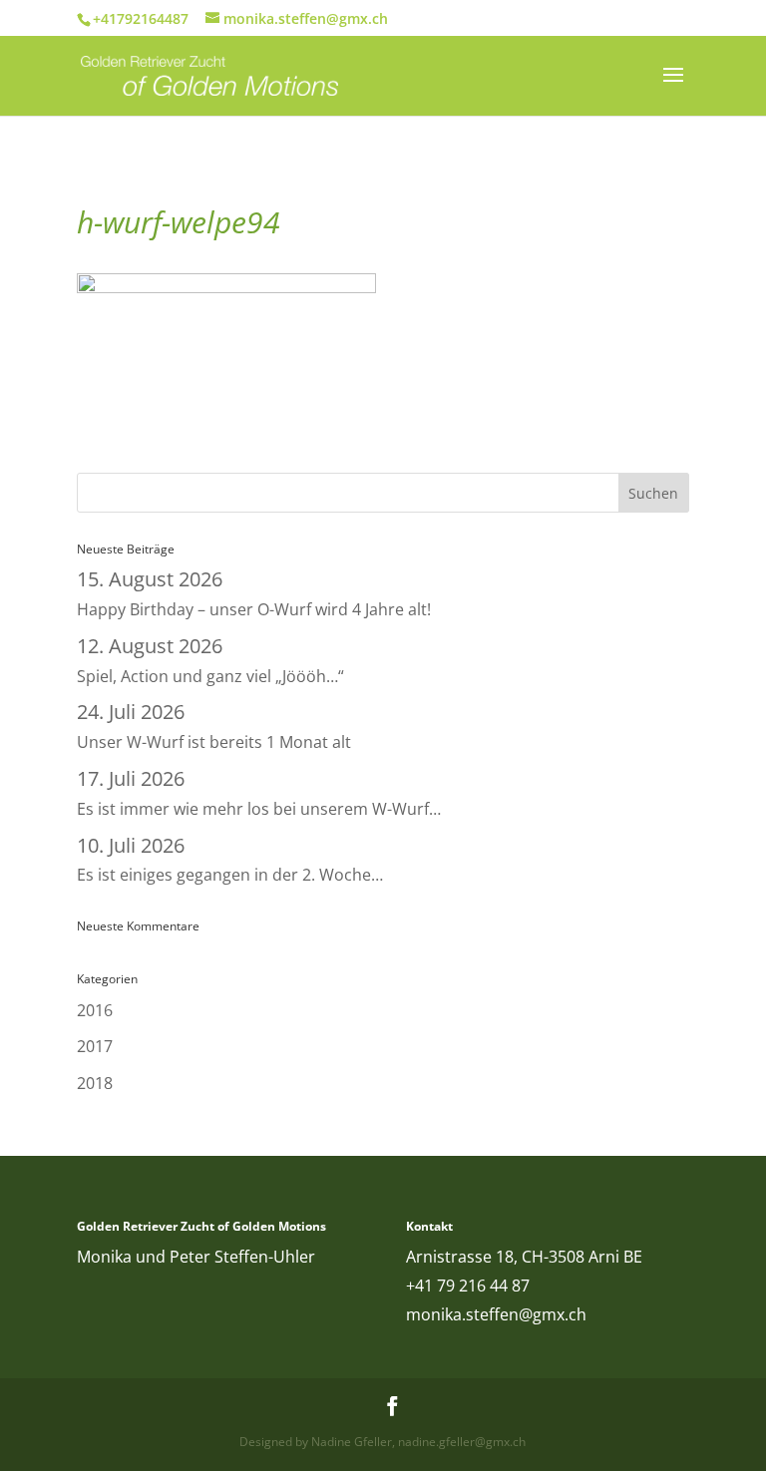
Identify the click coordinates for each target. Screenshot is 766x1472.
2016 (95, 1010)
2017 (95, 1046)
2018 (95, 1083)
